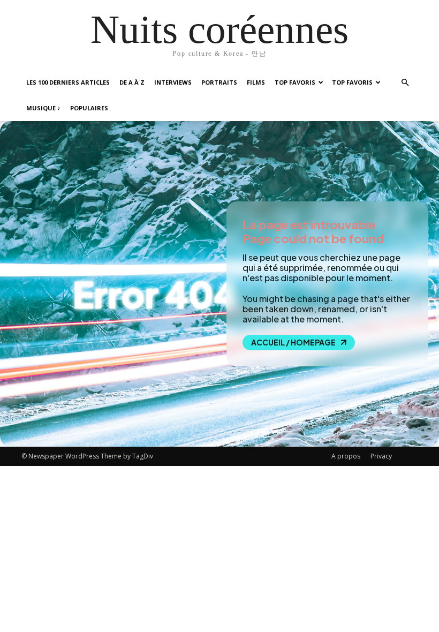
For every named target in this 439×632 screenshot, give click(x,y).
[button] (405, 83)
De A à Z (132, 82)
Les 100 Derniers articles (68, 82)
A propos (345, 456)
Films (256, 82)
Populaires (89, 108)
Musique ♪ (43, 108)
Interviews (173, 82)
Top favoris (295, 82)
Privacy (381, 456)
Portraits (219, 82)
